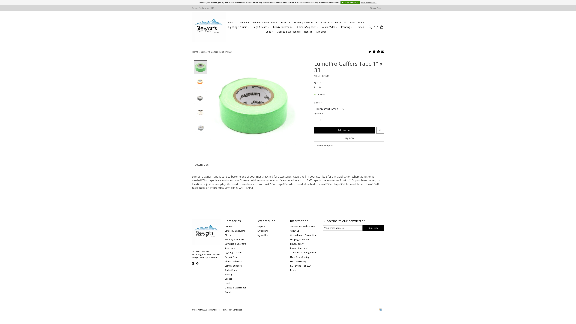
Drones (360, 27)
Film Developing (298, 261)
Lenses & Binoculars (235, 230)
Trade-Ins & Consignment (303, 252)
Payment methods (299, 248)
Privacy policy (296, 243)
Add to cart (345, 130)
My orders (262, 230)
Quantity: (318, 113)
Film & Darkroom (233, 261)
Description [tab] (202, 164)
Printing (228, 274)
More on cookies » (368, 3)
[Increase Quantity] (324, 120)
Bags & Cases (231, 256)
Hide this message (350, 3)
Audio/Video (231, 270)
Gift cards (321, 31)
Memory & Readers (234, 239)
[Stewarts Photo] (209, 27)
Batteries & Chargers (235, 243)
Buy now (349, 138)
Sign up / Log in (376, 8)
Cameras (229, 226)
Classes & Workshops (289, 31)
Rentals (308, 31)
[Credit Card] (380, 309)
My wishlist (262, 235)
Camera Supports (233, 265)
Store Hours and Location (303, 226)
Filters (228, 235)
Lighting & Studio (233, 252)
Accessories (230, 248)
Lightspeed (237, 310)
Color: (318, 102)
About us (294, 230)
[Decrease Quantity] (317, 120)
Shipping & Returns (299, 239)
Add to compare (325, 145)
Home (231, 22)
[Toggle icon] (370, 27)
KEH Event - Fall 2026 (301, 265)
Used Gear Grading (299, 256)
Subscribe (373, 227)
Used (227, 283)
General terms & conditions (304, 235)
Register (261, 226)
